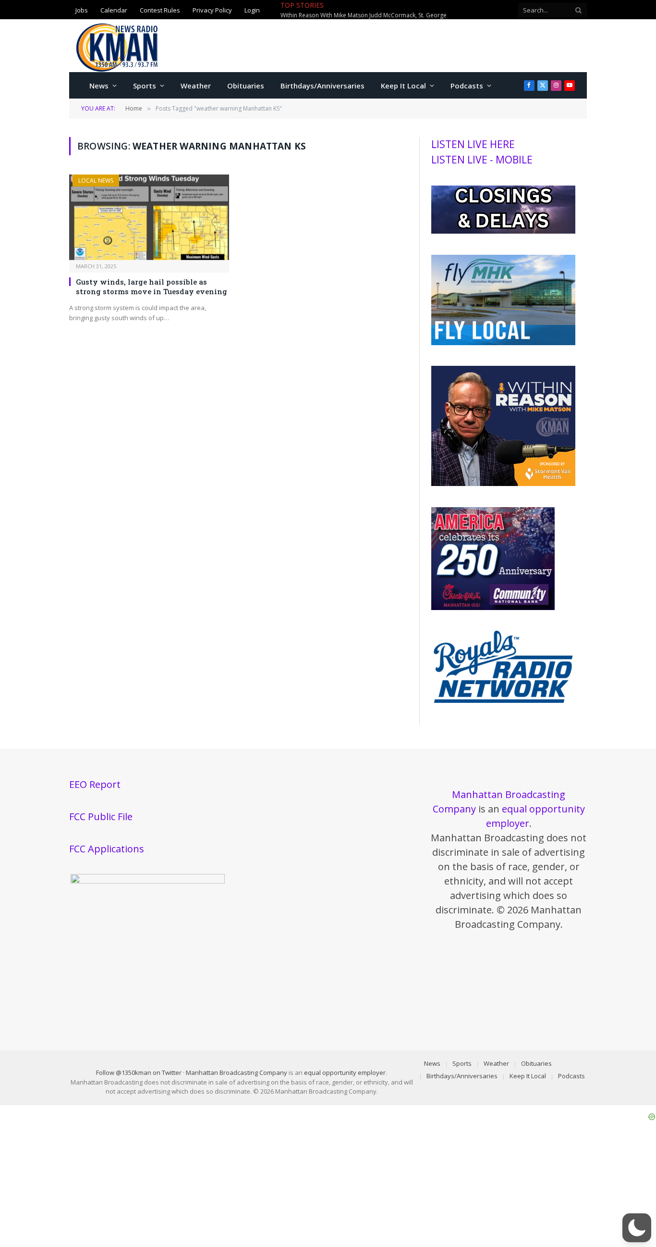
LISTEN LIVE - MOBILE (482, 159)
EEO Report (95, 784)
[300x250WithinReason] (503, 483)
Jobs (81, 9)
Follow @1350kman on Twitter (139, 1072)
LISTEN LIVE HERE (473, 144)
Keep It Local (403, 85)
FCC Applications (106, 848)
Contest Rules (160, 9)
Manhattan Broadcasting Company (236, 1072)
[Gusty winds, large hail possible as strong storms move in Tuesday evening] (149, 217)
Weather (196, 85)
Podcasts (466, 85)
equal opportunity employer (345, 1072)
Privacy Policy (212, 9)
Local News (95, 180)
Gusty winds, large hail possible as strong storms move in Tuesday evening (151, 286)
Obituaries (245, 85)
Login (252, 9)
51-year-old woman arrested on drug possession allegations (423, 10)
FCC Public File (101, 816)
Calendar (113, 9)
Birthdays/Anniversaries (322, 85)
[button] (636, 1227)
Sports (144, 85)
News (99, 85)
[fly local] (503, 342)
